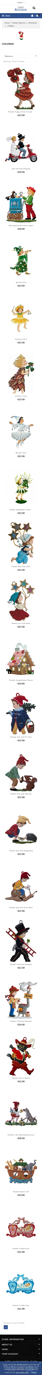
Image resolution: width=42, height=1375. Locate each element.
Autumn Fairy (21, 396)
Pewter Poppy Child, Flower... (21, 112)
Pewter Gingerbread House (21, 680)
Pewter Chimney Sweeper (21, 964)
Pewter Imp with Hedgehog (21, 850)
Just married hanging (21, 168)
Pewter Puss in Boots (21, 1078)
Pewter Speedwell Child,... (21, 509)
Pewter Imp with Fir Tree (21, 737)
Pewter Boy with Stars (21, 566)
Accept (34, 1372)
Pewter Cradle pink (21, 1248)
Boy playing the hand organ (21, 225)
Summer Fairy (21, 339)
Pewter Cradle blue (21, 1305)
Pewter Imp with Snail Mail (21, 907)
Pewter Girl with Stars (21, 623)
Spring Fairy (21, 282)
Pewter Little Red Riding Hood (21, 1135)
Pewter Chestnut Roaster (21, 1021)
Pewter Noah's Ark (21, 1191)
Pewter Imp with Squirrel (21, 794)
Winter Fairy (21, 453)
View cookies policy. (22, 1372)
